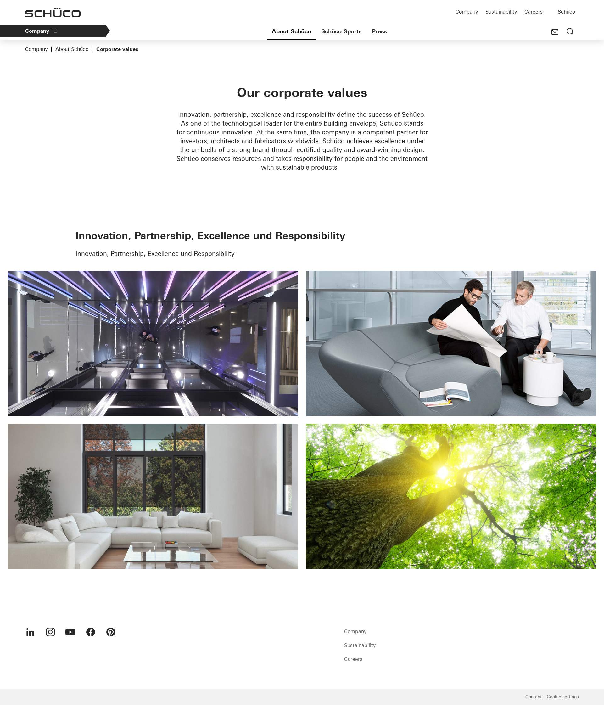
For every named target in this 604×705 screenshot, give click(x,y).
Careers (533, 11)
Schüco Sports (341, 31)
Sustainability (501, 11)
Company (467, 11)
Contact (533, 697)
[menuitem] (30, 632)
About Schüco (291, 31)
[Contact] (555, 32)
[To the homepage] (53, 12)
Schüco (566, 11)
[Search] (570, 32)
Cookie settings (563, 697)
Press (379, 31)
